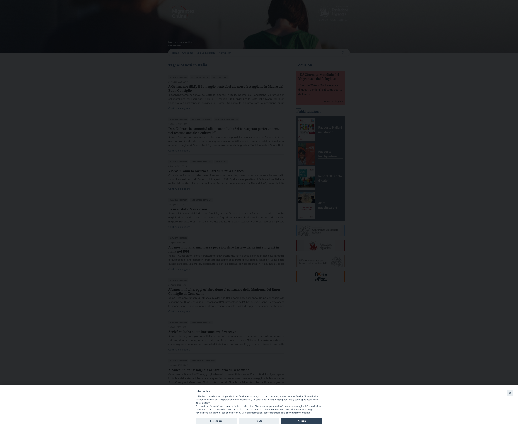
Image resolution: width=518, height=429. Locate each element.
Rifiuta (259, 421)
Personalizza (216, 421)
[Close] (510, 393)
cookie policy (293, 412)
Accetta (302, 421)
